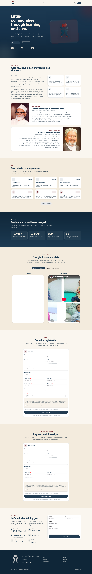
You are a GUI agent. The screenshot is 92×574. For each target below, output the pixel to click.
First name (26, 354)
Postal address (27, 366)
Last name (49, 354)
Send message (64, 536)
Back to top (77, 569)
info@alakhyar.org (18, 541)
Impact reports (46, 561)
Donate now (15, 42)
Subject (50, 521)
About (30, 2)
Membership (51, 2)
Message (50, 526)
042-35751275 (35, 535)
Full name (50, 516)
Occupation (26, 359)
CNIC (48, 359)
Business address (27, 372)
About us (44, 557)
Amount (25, 393)
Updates (45, 2)
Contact (57, 2)
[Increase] (66, 396)
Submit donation (46, 412)
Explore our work (26, 42)
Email (66, 516)
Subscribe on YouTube (53, 268)
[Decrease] (25, 396)
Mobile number (27, 378)
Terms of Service (52, 409)
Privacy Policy (45, 409)
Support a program (46, 203)
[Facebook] (23, 563)
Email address (49, 378)
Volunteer (65, 559)
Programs (35, 2)
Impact (40, 2)
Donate (78, 2)
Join (74, 2)
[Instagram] (27, 563)
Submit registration (46, 496)
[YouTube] (30, 563)
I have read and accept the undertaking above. (36, 405)
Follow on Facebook (39, 268)
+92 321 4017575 (36, 530)
